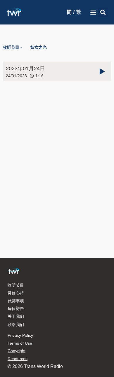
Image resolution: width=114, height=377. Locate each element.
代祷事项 (16, 301)
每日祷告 (16, 308)
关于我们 (16, 316)
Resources (17, 358)
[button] (93, 12)
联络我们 (16, 324)
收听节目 (16, 285)
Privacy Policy (20, 335)
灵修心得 (16, 293)
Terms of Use (20, 343)
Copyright (16, 350)
